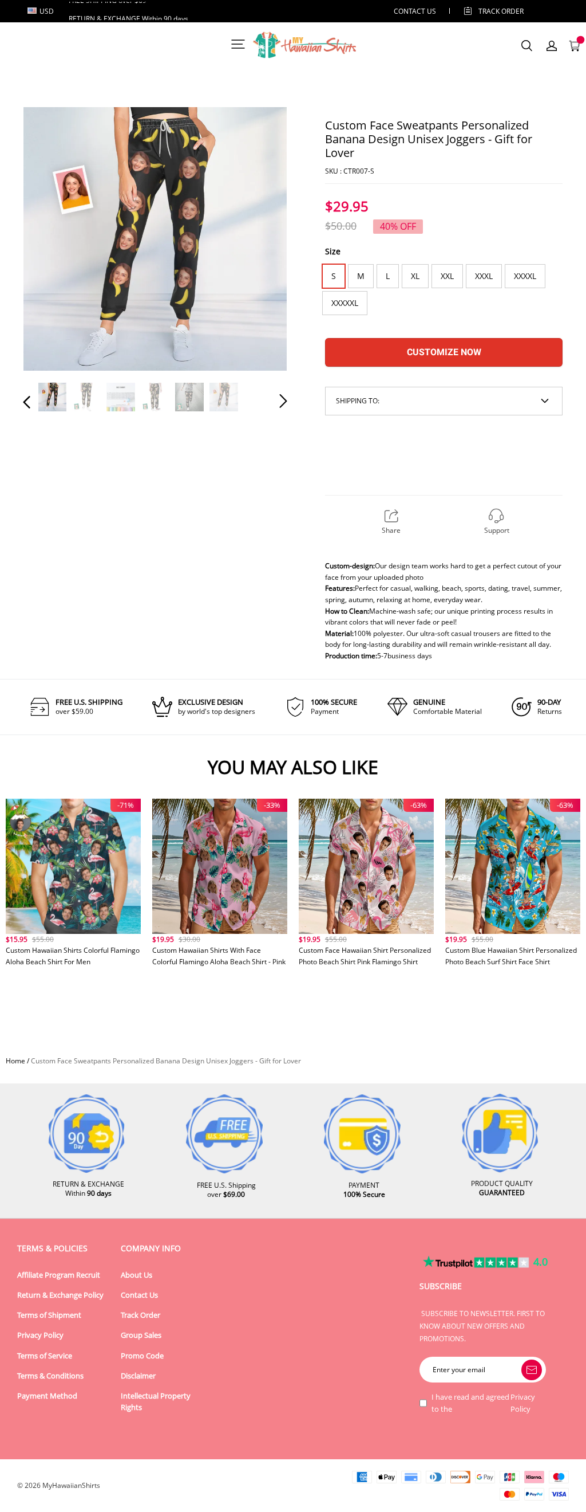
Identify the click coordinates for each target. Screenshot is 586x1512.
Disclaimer (138, 1376)
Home (15, 1061)
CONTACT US (415, 11)
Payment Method (47, 1396)
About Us (136, 1275)
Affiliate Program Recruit (58, 1275)
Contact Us (139, 1295)
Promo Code (142, 1356)
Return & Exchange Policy (60, 1295)
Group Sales (141, 1335)
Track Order (501, 11)
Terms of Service (44, 1356)
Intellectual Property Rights (156, 1401)
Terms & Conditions (50, 1376)
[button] (49, 239)
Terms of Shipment (49, 1315)
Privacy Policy (40, 1335)
